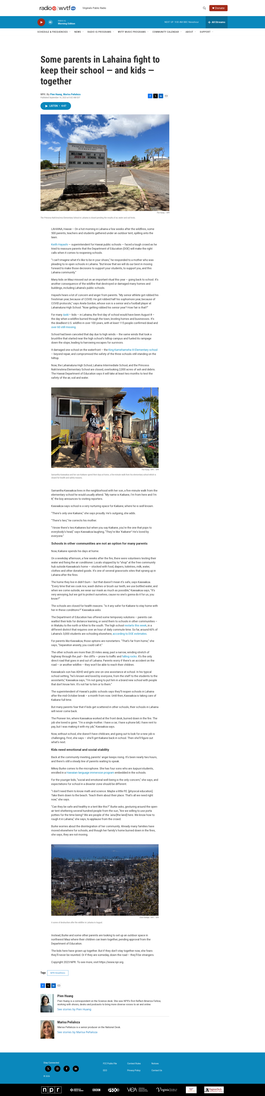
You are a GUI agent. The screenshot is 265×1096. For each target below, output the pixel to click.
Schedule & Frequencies (52, 32)
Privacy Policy (133, 1070)
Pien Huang (56, 94)
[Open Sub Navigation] (70, 32)
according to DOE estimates (130, 633)
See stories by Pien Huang (74, 1009)
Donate (220, 8)
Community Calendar (165, 32)
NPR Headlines (57, 973)
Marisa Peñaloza (72, 94)
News (77, 32)
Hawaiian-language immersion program (90, 772)
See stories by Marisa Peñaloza (77, 1032)
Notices (155, 1063)
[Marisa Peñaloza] (47, 1029)
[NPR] (51, 1089)
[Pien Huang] (47, 1003)
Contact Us (157, 1070)
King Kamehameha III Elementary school (132, 349)
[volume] (50, 22)
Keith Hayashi (59, 244)
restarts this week (136, 625)
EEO (105, 1070)
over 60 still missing (63, 327)
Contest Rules (134, 1063)
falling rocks (129, 656)
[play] (41, 22)
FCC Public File (110, 1063)
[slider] (55, 22)
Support (205, 32)
